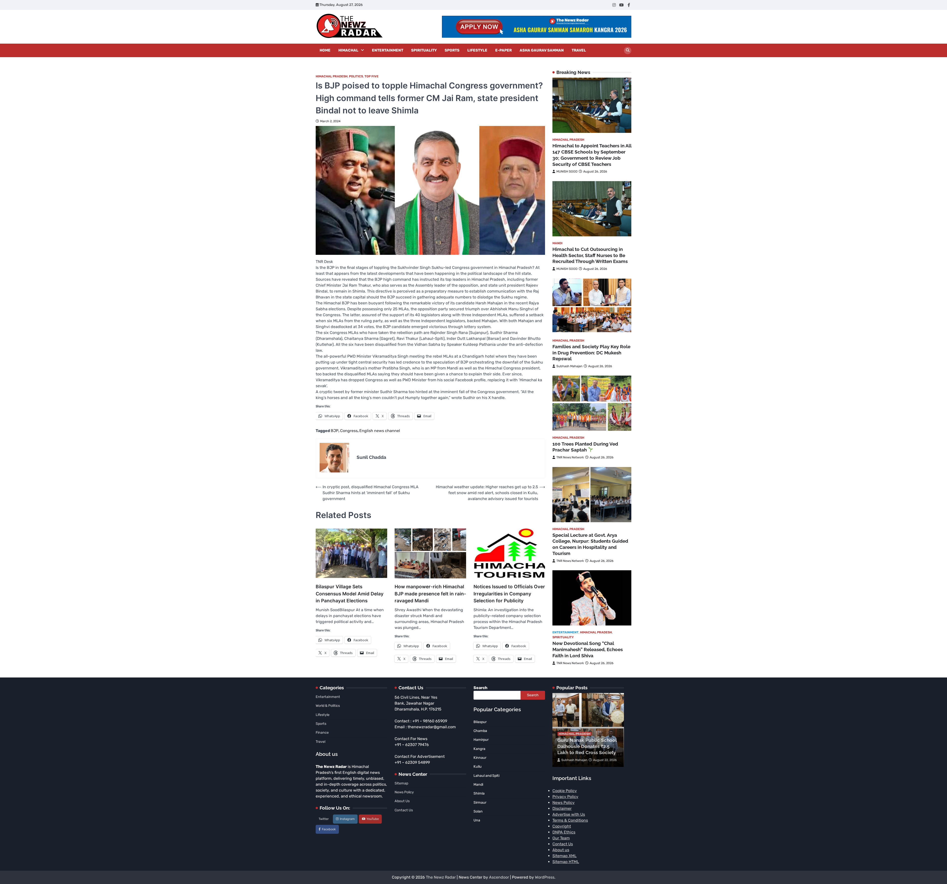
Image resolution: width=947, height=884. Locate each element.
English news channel (379, 430)
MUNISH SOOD (567, 171)
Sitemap (401, 783)
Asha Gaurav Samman (542, 50)
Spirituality (424, 50)
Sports (452, 50)
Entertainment (387, 50)
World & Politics (328, 706)
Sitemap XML (564, 855)
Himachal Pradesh (331, 76)
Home (325, 50)
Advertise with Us (568, 814)
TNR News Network (570, 457)
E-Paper (503, 50)
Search (480, 687)
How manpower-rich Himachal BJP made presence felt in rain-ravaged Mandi (430, 594)
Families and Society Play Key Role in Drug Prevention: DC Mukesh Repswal (591, 352)
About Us (402, 801)
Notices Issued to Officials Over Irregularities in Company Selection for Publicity (509, 594)
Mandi (557, 243)
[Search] (627, 50)
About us (560, 850)
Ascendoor (499, 877)
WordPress (544, 877)
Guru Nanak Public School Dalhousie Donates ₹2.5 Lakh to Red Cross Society (587, 746)
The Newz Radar (441, 877)
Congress (349, 430)
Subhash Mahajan (569, 366)
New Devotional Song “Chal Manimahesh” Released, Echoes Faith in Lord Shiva (587, 649)
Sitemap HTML (565, 861)
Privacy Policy (565, 796)
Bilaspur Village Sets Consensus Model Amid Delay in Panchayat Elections (349, 594)
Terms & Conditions (570, 820)
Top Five (371, 76)
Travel (579, 50)
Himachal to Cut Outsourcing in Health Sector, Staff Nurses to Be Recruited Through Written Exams (590, 255)
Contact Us (404, 810)
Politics (356, 76)
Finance (322, 732)
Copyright (561, 826)
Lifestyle (477, 50)
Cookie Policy (564, 790)
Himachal (348, 50)
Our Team (561, 838)
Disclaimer (562, 808)
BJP (334, 430)
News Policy (404, 792)
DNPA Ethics (563, 832)
